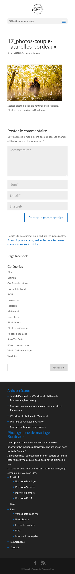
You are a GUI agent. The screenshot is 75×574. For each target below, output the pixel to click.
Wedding (12, 356)
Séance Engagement (18, 344)
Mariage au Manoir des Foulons (28, 426)
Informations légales (26, 536)
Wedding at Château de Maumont (29, 415)
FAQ (17, 530)
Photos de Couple (17, 328)
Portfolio (15, 477)
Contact (14, 547)
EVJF (10, 294)
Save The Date (15, 339)
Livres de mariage (25, 525)
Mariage (12, 305)
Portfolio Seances (25, 487)
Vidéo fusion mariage (19, 350)
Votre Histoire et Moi (27, 513)
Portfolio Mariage (25, 481)
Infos (13, 509)
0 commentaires (30, 53)
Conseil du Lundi (16, 288)
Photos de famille (17, 333)
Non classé (13, 316)
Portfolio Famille (25, 492)
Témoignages (17, 541)
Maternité (13, 311)
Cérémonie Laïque (17, 283)
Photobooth (14, 322)
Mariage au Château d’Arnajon (27, 421)
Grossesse (13, 300)
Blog (10, 272)
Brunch (11, 277)
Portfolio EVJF (23, 498)
